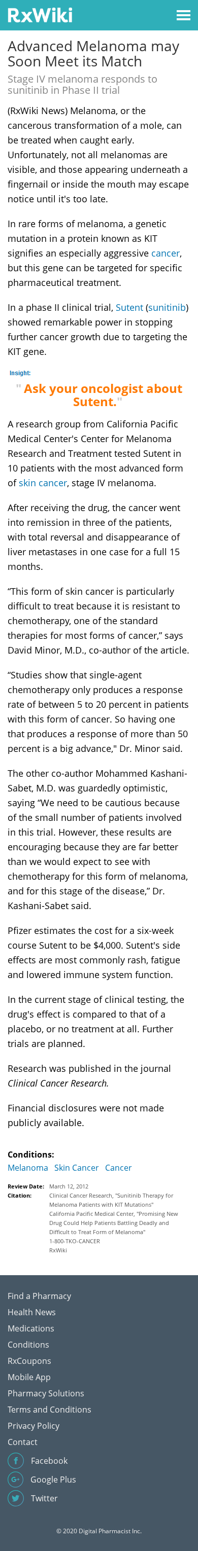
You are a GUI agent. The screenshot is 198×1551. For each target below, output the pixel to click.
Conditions (28, 1344)
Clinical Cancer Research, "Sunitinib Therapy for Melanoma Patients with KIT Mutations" (111, 1200)
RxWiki (58, 1250)
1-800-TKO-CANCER (74, 1241)
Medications (31, 1328)
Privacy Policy (33, 1425)
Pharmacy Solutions (46, 1393)
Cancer (118, 1167)
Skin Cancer (76, 1167)
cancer (165, 253)
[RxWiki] (40, 14)
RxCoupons (29, 1360)
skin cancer (43, 483)
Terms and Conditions (49, 1409)
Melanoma (28, 1167)
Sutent (129, 307)
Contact (23, 1442)
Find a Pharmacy (39, 1296)
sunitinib (167, 307)
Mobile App (29, 1377)
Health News (32, 1312)
